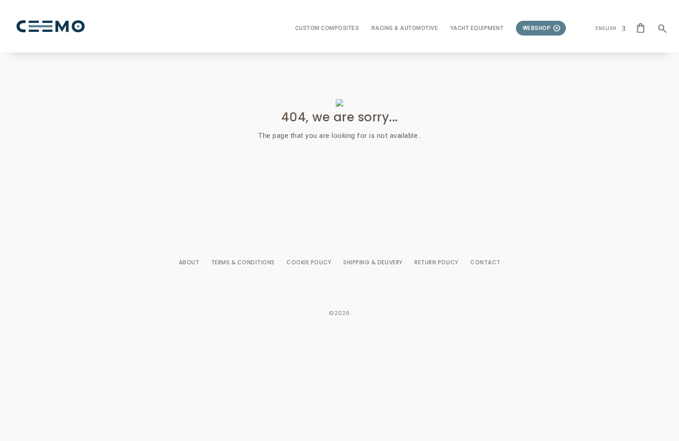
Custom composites (327, 28)
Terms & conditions (243, 262)
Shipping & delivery (373, 262)
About (189, 262)
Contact (485, 262)
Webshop (537, 28)
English (606, 28)
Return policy (436, 262)
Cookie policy (309, 262)
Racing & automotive (404, 28)
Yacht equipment (477, 28)
